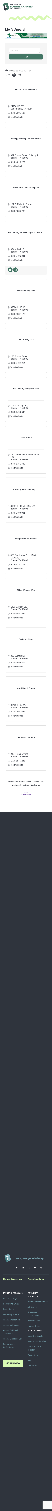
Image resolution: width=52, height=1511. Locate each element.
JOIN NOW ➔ (13, 1363)
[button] (6, 70)
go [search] (27, 57)
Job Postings (23, 785)
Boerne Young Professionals (9, 1346)
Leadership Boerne (11, 1314)
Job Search (32, 1307)
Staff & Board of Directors (34, 1348)
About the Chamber (36, 1336)
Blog (29, 1360)
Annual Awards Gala (11, 1319)
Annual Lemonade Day (12, 1338)
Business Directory (16, 782)
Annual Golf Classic (11, 1325)
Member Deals (34, 1326)
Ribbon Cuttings (10, 1298)
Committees (33, 1355)
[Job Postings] (10, 271)
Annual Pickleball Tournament (10, 1332)
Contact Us (35, 785)
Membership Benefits (37, 1341)
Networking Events (11, 1303)
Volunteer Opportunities (38, 1301)
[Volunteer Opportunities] (15, 271)
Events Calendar (32, 782)
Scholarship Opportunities (33, 1314)
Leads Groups (8, 1309)
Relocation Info (34, 1320)
